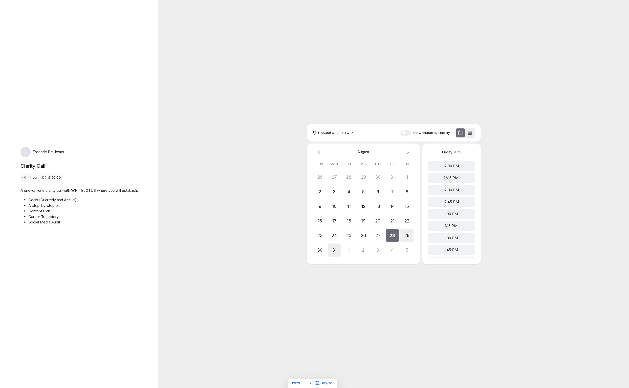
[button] (392, 235)
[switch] (406, 133)
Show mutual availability (431, 132)
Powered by (302, 383)
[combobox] (318, 132)
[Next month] (407, 152)
